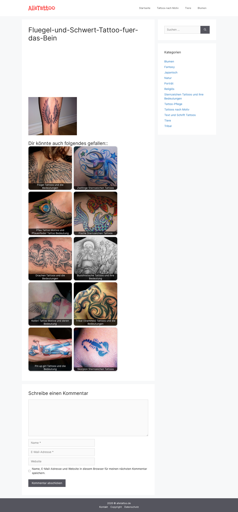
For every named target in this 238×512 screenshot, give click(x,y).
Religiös (169, 89)
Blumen (202, 8)
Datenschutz (131, 506)
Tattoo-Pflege (173, 104)
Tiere (188, 8)
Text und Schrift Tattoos (180, 115)
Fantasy (169, 67)
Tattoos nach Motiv (168, 8)
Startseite (144, 8)
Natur (168, 78)
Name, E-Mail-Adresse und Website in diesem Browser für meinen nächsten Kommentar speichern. (89, 471)
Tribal (168, 126)
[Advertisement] (88, 69)
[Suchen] (205, 30)
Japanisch (170, 72)
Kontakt (103, 506)
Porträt (168, 83)
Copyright (116, 506)
